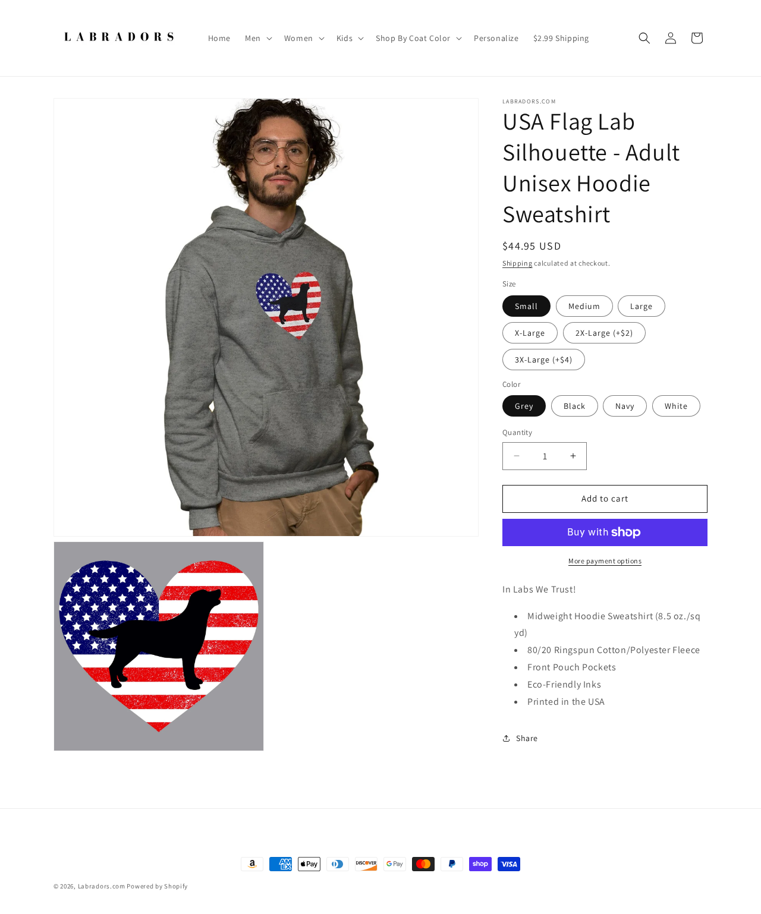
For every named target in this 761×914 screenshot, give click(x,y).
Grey (524, 406)
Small (526, 306)
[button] (257, 38)
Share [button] (527, 738)
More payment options (604, 560)
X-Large (530, 332)
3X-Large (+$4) (544, 359)
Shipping (517, 263)
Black (575, 406)
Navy (624, 406)
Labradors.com (101, 886)
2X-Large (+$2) (604, 332)
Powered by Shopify (157, 886)
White (676, 406)
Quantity (517, 432)
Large (641, 306)
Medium (584, 306)
